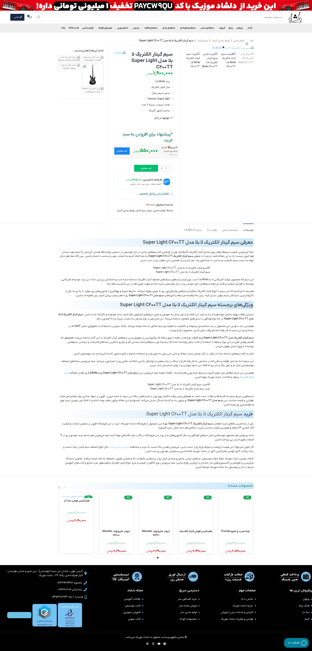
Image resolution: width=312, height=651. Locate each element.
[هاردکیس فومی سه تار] (76, 496)
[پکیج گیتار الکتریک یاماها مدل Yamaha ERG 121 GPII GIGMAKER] (92, 74)
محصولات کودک (188, 619)
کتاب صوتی (134, 619)
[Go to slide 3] (217, 47)
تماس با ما (247, 599)
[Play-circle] (147, 643)
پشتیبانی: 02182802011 (70, 589)
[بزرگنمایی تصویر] (247, 44)
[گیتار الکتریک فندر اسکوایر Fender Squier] (69, 66)
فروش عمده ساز (188, 605)
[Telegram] (164, 643)
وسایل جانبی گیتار (119, 447)
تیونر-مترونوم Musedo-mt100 (116, 533)
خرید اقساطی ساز (187, 599)
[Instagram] (153, 643)
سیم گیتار (203, 40)
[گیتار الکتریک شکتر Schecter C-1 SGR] (92, 58)
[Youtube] (158, 643)
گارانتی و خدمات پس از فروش (237, 612)
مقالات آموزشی (132, 599)
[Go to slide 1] (223, 47)
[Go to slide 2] (220, 47)
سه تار (305, 612)
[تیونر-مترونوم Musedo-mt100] (116, 511)
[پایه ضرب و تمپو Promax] (235, 511)
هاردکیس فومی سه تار (76, 500)
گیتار (306, 619)
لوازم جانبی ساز (188, 612)
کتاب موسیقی (133, 605)
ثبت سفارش (146, 168)
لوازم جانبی (239, 40)
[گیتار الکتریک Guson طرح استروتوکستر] (92, 90)
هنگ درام (304, 605)
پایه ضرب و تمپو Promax (235, 531)
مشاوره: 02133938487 (69, 582)
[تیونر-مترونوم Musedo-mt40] (156, 511)
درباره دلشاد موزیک (242, 605)
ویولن (306, 599)
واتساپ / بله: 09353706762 (67, 597)
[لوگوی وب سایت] (295, 17)
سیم (149, 210)
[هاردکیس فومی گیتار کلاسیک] (196, 511)
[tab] (248, 229)
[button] (122, 151)
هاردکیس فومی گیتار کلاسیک (195, 531)
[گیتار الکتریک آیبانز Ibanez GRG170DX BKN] (69, 58)
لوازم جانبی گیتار (220, 40)
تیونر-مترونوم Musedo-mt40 (156, 533)
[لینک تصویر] (70, 615)
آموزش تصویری (132, 612)
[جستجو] (39, 17)
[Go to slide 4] (213, 47)
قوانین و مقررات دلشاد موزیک (237, 619)
